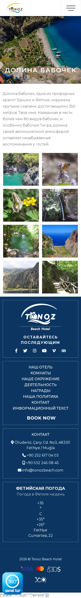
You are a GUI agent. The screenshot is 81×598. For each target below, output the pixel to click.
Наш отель (41, 367)
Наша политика (40, 396)
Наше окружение (41, 379)
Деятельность (40, 385)
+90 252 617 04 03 (42, 455)
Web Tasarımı (40, 579)
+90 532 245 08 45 (42, 463)
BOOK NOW (41, 418)
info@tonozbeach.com (42, 470)
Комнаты (40, 373)
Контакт (41, 402)
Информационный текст (41, 408)
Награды (40, 391)
